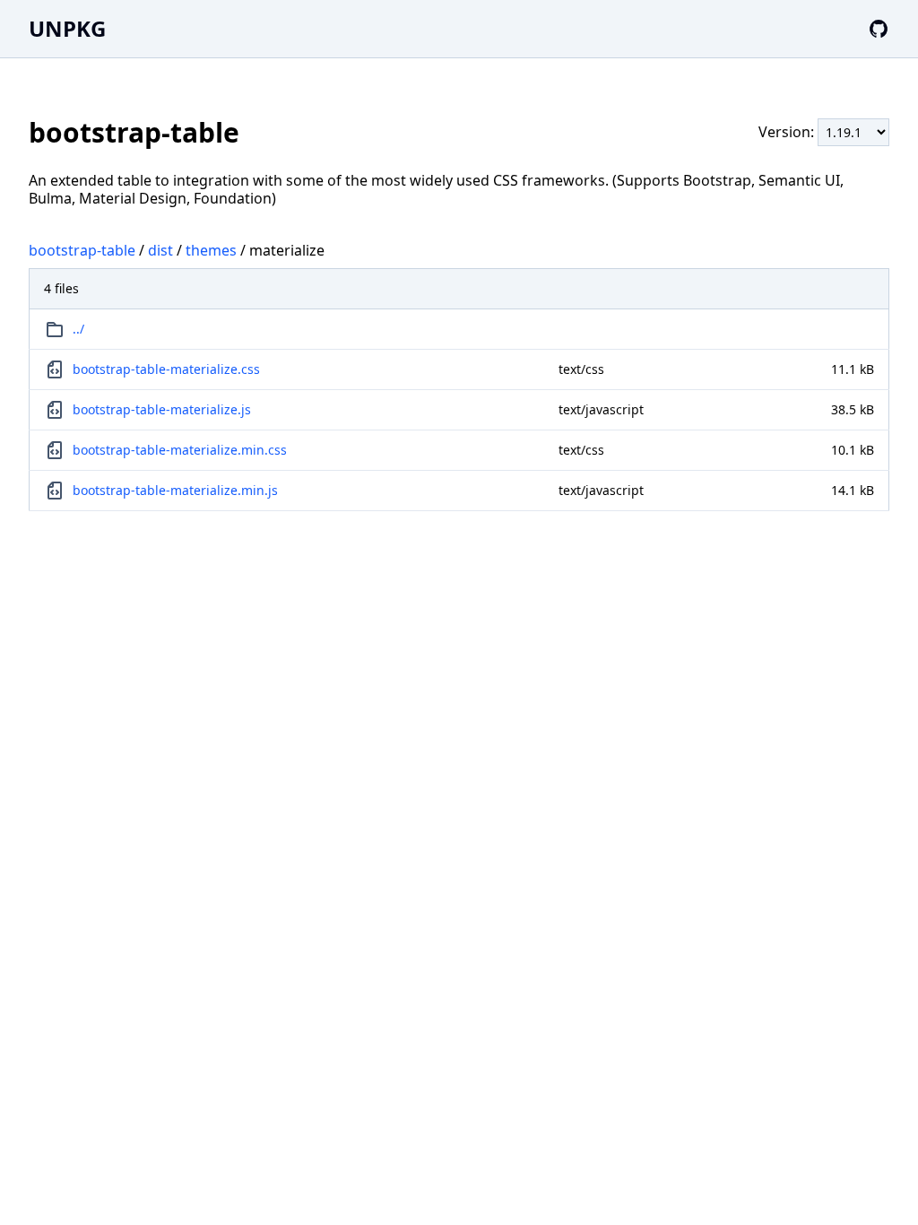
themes (211, 250)
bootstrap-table (82, 250)
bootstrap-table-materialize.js (162, 409)
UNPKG (67, 28)
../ (78, 328)
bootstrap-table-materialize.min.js (175, 490)
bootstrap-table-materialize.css (166, 369)
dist (160, 250)
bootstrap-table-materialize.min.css (180, 449)
